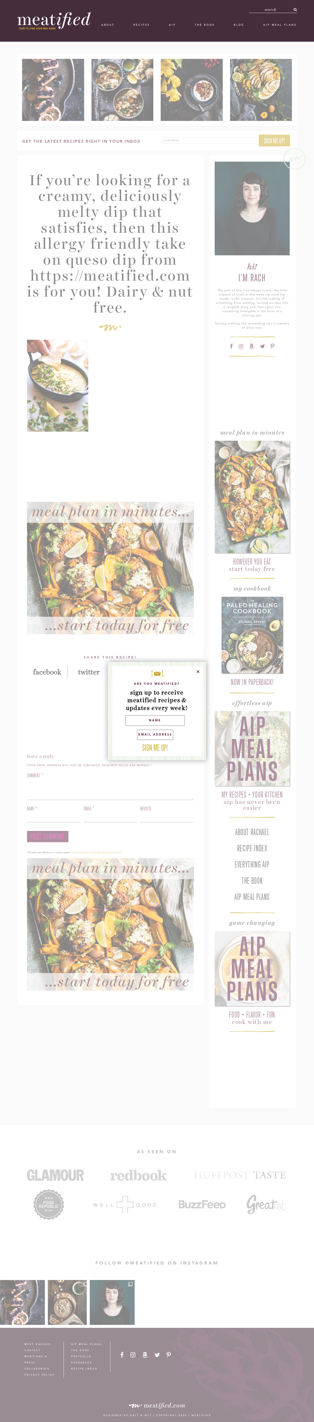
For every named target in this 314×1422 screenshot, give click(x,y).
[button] (295, 9)
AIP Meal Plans (280, 25)
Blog (239, 25)
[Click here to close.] (197, 671)
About (108, 25)
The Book (205, 25)
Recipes (141, 25)
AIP (172, 25)
